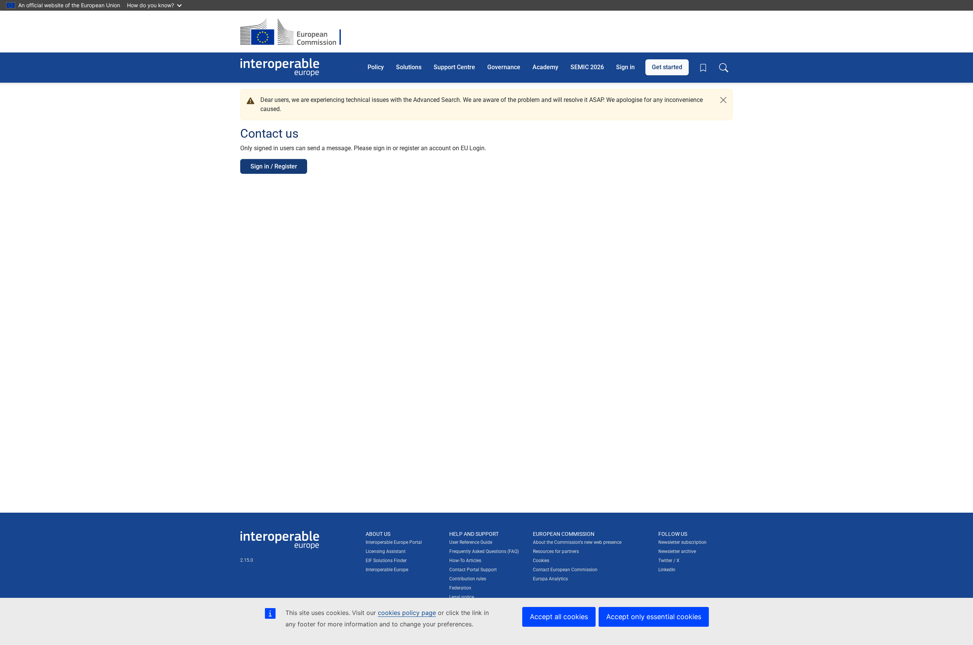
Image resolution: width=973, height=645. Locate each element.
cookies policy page (407, 612)
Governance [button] (503, 67)
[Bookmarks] (703, 67)
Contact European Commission (565, 569)
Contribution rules (467, 578)
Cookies (541, 560)
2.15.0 (246, 560)
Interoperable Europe (387, 569)
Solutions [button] (409, 67)
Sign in (625, 67)
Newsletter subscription (682, 542)
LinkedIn (666, 569)
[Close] (723, 100)
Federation (460, 588)
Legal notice (461, 597)
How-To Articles (465, 560)
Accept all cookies (559, 617)
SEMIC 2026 (587, 67)
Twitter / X (669, 560)
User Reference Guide (470, 542)
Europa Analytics (550, 578)
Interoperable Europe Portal (394, 542)
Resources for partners (556, 551)
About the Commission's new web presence (577, 542)
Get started (667, 67)
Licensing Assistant (386, 551)
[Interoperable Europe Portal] (279, 67)
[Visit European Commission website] (294, 31)
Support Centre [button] (454, 67)
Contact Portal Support (473, 569)
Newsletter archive (677, 551)
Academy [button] (545, 67)
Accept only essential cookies (653, 617)
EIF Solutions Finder (386, 560)
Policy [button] (376, 67)
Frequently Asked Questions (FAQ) (484, 551)
